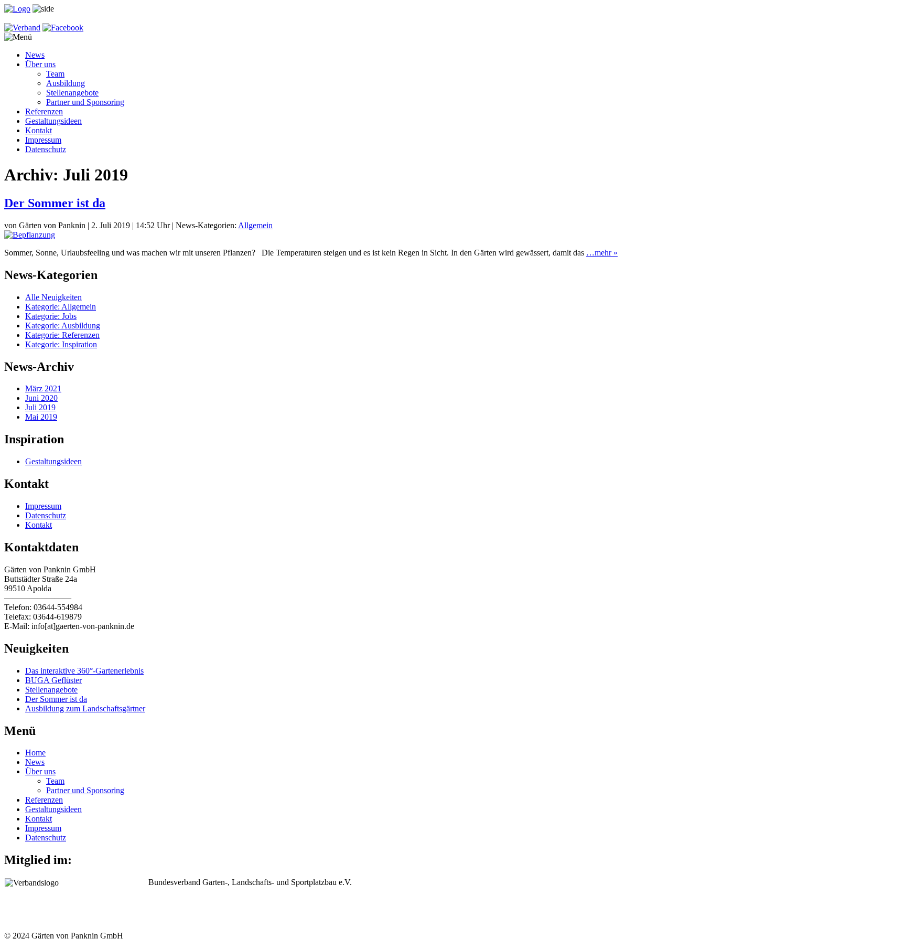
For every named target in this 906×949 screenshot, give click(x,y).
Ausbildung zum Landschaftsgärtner (85, 708)
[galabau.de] (22, 27)
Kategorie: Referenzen (62, 334)
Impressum (43, 139)
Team (55, 73)
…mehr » (602, 252)
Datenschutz (45, 149)
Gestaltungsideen (53, 120)
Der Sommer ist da (54, 203)
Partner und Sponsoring (85, 102)
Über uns (40, 64)
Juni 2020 (41, 397)
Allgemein (255, 225)
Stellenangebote (72, 92)
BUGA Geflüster (53, 680)
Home (35, 752)
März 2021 (43, 388)
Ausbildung (65, 83)
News (35, 54)
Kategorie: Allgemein (60, 306)
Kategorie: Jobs (51, 316)
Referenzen (44, 111)
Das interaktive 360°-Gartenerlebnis (84, 670)
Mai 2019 (41, 416)
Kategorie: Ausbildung (62, 325)
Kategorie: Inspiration (61, 344)
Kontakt (38, 130)
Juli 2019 (40, 407)
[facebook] (62, 27)
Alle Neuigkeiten (53, 297)
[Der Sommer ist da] (29, 234)
